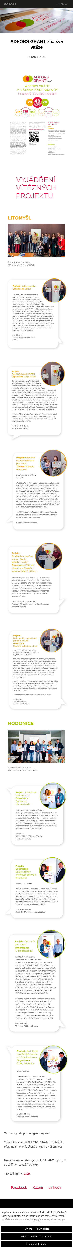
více (36, 1220)
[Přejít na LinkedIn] (24, 1206)
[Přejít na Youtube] (15, 1206)
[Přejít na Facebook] (6, 1206)
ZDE (27, 1173)
